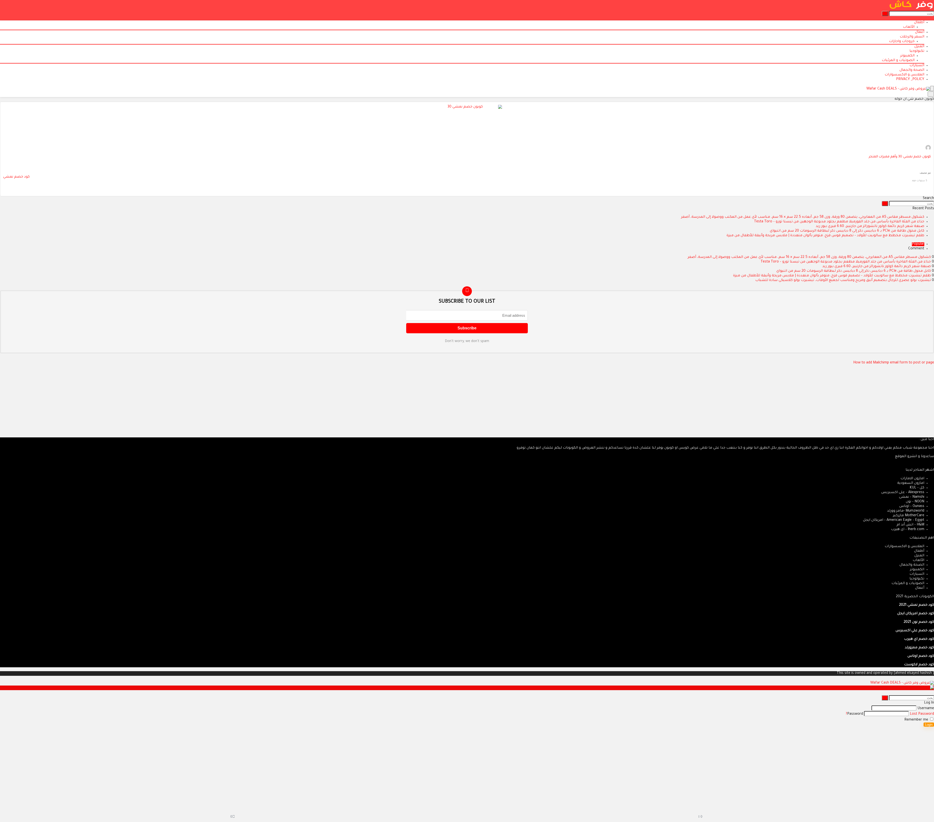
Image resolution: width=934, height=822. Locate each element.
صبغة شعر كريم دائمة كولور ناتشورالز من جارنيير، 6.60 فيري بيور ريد (870, 226)
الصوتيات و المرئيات (898, 61)
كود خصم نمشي (16, 177)
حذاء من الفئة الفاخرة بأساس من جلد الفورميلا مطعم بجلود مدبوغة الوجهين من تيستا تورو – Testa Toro (839, 222)
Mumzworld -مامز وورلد (905, 511)
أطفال (919, 23)
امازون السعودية (910, 483)
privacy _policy (910, 79)
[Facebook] (932, 466)
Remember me (916, 720)
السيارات (916, 66)
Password (855, 714)
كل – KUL (917, 488)
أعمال (919, 32)
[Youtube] (920, 466)
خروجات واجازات (902, 42)
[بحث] (885, 13)
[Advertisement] (788, 403)
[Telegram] (917, 466)
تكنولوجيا (916, 51)
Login (929, 724)
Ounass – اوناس (911, 506)
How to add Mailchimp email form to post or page (893, 363)
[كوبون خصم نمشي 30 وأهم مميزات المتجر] (467, 107)
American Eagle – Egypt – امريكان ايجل (893, 520)
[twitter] (928, 466)
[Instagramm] (924, 466)
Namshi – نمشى (911, 497)
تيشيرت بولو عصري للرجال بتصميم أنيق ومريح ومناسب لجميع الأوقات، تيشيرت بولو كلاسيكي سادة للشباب (843, 280)
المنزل (919, 47)
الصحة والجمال (911, 70)
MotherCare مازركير (908, 516)
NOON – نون (915, 502)
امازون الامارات (912, 479)
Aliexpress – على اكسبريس (902, 493)
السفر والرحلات (912, 37)
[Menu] (932, 88)
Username (925, 709)
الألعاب (909, 27)
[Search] (931, 94)
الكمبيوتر (907, 56)
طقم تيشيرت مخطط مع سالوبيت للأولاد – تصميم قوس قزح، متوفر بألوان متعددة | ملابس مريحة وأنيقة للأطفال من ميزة (825, 236)
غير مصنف (925, 173)
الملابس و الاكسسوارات (904, 75)
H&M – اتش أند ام (910, 525)
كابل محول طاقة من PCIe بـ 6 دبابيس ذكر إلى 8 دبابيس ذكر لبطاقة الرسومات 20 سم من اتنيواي (847, 231)
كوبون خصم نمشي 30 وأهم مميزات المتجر (900, 157)
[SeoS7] (928, 150)
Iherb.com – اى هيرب (907, 530)
